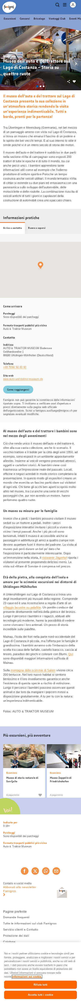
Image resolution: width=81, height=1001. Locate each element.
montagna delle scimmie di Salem (33, 670)
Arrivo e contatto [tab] (12, 228)
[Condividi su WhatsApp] (46, 871)
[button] (76, 64)
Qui (70, 654)
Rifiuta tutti (40, 984)
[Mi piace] (40, 795)
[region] (40, 971)
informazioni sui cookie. (27, 976)
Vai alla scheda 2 (40, 86)
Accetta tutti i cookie (40, 994)
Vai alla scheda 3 (43, 86)
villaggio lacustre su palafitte (22, 607)
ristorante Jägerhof (54, 557)
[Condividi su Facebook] (24, 871)
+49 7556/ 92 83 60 (14, 367)
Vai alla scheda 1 (37, 86)
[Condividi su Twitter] (35, 871)
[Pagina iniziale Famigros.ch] (9, 7)
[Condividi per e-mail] (56, 871)
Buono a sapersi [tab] (36, 228)
